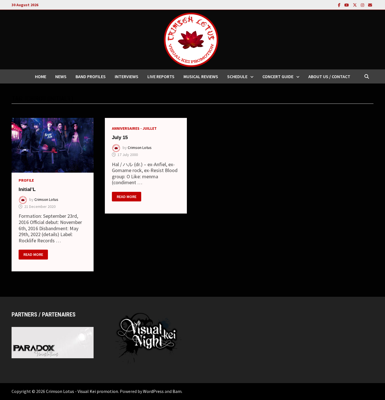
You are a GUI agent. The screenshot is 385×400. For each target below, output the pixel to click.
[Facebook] (340, 4)
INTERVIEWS (126, 76)
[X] (355, 4)
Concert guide (277, 76)
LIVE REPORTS (160, 76)
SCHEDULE (237, 76)
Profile (26, 180)
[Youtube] (347, 4)
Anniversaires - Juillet (134, 128)
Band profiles (91, 76)
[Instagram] (363, 4)
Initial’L (27, 189)
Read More (33, 253)
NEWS (61, 76)
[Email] (370, 4)
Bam (177, 391)
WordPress (153, 391)
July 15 (120, 137)
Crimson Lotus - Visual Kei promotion (82, 391)
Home (40, 76)
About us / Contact (329, 76)
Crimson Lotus (46, 199)
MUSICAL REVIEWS (200, 76)
